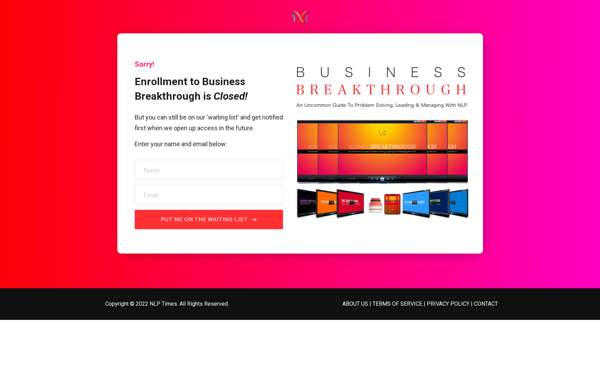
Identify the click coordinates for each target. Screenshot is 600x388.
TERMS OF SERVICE (397, 303)
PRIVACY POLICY (448, 303)
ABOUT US (355, 303)
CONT (481, 303)
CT (494, 303)
